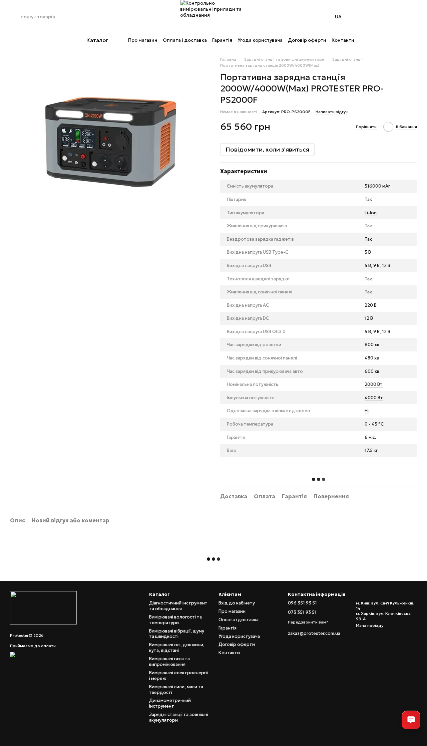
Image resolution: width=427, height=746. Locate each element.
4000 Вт (374, 398)
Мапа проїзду (369, 625)
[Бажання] (394, 16)
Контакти (343, 40)
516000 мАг (377, 186)
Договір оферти (307, 40)
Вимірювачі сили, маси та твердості (176, 689)
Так (368, 226)
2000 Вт (374, 384)
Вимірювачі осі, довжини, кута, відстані (176, 647)
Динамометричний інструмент (170, 703)
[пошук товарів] (15, 16)
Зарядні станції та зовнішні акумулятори (178, 717)
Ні (367, 411)
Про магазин (142, 40)
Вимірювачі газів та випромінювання (169, 661)
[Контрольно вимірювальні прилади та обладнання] (43, 607)
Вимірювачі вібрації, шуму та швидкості (176, 634)
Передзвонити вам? (308, 622)
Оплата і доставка (185, 40)
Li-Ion (371, 213)
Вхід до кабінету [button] (237, 603)
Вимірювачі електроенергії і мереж (178, 675)
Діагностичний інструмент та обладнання (178, 605)
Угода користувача (260, 40)
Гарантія (222, 40)
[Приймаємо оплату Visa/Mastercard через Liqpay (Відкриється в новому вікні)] (62, 654)
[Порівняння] (377, 16)
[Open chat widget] (411, 720)
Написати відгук (332, 111)
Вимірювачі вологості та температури (175, 620)
